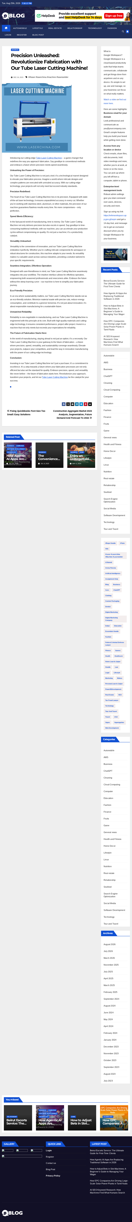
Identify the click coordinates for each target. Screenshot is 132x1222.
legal (107, 673)
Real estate (55, 28)
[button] (123, 31)
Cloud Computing (112, 390)
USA (116, 717)
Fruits (106, 424)
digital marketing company (111, 619)
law (116, 667)
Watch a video (110, 99)
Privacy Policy (53, 1176)
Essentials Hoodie (112, 631)
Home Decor (110, 451)
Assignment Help (111, 579)
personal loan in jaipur (114, 684)
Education (108, 403)
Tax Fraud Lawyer (111, 700)
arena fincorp (110, 568)
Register (22, 35)
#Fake (122, 543)
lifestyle (117, 673)
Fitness (108, 650)
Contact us (51, 1163)
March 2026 (109, 958)
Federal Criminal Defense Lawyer (114, 644)
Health (107, 656)
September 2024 (111, 999)
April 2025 (108, 978)
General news (110, 437)
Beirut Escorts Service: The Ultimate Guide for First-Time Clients (114, 284)
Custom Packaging (112, 601)
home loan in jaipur (112, 662)
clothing (108, 596)
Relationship (74, 28)
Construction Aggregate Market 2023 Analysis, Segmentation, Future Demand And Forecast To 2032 (72, 414)
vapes (107, 722)
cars (107, 590)
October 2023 (110, 1060)
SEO (120, 695)
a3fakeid (108, 562)
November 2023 (111, 1053)
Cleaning (108, 383)
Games (118, 650)
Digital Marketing (111, 612)
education (117, 626)
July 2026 (108, 951)
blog (107, 584)
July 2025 (108, 972)
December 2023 (111, 1047)
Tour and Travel (111, 529)
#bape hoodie (110, 543)
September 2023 (111, 1067)
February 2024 (110, 1033)
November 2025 (111, 965)
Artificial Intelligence (112, 573)
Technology (95, 28)
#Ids (106, 549)
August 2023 (110, 1074)
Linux (106, 465)
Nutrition (108, 472)
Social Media (110, 508)
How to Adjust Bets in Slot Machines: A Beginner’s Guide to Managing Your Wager (108, 1172)
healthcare (119, 656)
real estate (109, 695)
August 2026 (110, 944)
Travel (107, 717)
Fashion (112, 28)
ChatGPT (108, 376)
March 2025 (109, 985)
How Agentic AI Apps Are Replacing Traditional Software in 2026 (115, 296)
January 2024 (110, 1040)
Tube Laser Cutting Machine (49, 158)
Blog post (38, 35)
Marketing (109, 678)
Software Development (16, 449)
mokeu (119, 678)
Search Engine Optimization (111, 500)
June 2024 (109, 1012)
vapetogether (119, 722)
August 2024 (110, 1006)
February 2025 (110, 992)
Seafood (108, 492)
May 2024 (108, 1019)
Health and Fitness (112, 444)
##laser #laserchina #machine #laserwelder (48, 77)
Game (82, 452)
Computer (20, 445)
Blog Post (50, 1169)
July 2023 (108, 1081)
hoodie (107, 667)
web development (112, 728)
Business (15, 49)
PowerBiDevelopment (113, 689)
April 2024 (108, 1026)
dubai (107, 626)
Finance (107, 417)
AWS (106, 362)
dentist (108, 607)
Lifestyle (37, 28)
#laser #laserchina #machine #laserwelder (114, 555)
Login (8, 35)
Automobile (20, 28)
